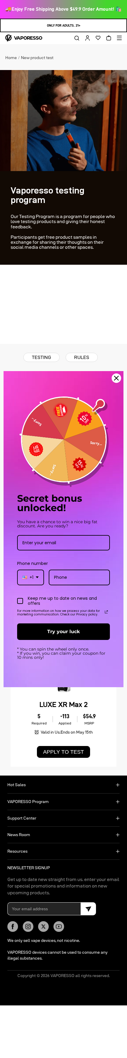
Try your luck (63, 631)
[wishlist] (96, 38)
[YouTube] (58, 926)
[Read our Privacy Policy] (106, 611)
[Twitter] (43, 926)
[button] (74, 38)
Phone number (32, 563)
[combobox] (30, 577)
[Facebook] (12, 926)
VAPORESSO (62, 975)
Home (11, 57)
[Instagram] (28, 926)
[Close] (116, 378)
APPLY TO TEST (63, 752)
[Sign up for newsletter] (88, 908)
